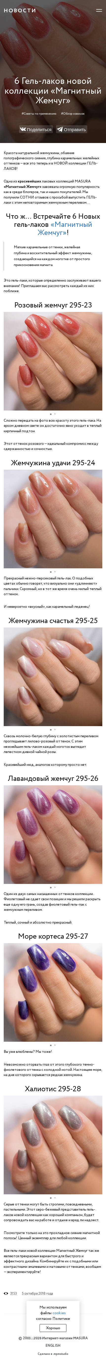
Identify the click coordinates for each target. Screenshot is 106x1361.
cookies (59, 1313)
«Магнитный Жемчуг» (64, 228)
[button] (98, 316)
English (53, 1345)
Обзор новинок (74, 114)
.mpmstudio (60, 1354)
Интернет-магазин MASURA (65, 1338)
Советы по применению (40, 114)
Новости (20, 11)
